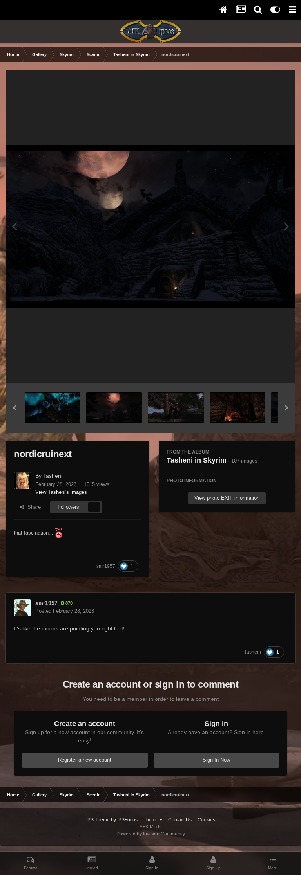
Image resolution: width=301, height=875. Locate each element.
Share (32, 507)
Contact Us (180, 820)
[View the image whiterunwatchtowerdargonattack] (52, 407)
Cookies (206, 820)
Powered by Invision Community (150, 834)
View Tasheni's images (61, 492)
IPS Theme (98, 820)
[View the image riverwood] (175, 407)
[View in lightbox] (150, 226)
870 (68, 603)
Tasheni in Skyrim (197, 460)
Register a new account (84, 760)
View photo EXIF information (226, 498)
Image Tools (263, 368)
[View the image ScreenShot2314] (114, 407)
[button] (14, 407)
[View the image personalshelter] (237, 407)
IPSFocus (127, 820)
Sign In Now (216, 760)
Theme (151, 820)
